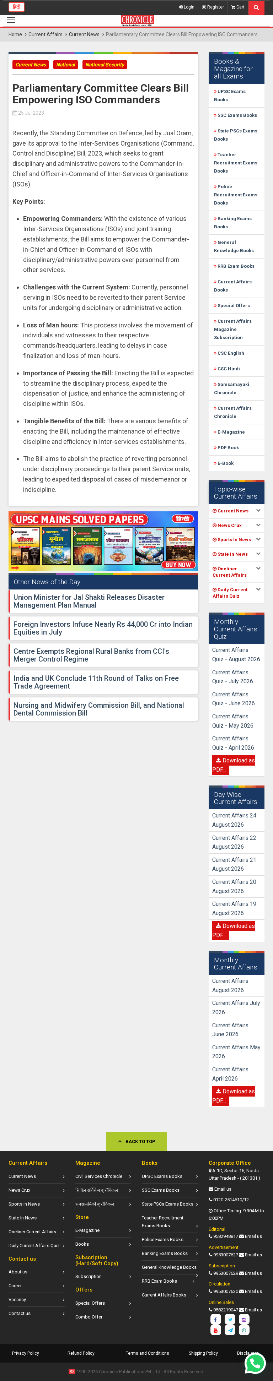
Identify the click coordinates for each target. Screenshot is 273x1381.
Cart (240, 7)
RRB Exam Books (235, 266)
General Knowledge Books (169, 1267)
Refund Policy (81, 1353)
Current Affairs (45, 34)
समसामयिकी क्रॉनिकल (94, 1204)
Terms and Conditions (147, 1353)
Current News (84, 34)
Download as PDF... (233, 765)
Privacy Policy (25, 1353)
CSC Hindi (228, 368)
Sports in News (24, 1204)
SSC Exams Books (236, 115)
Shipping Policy (203, 1353)
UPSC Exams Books (162, 1176)
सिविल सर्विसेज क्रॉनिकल (96, 1190)
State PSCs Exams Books (167, 1204)
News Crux (19, 1190)
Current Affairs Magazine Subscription (233, 329)
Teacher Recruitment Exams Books (235, 163)
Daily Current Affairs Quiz (34, 1245)
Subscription (88, 1276)
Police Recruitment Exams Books (235, 195)
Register (215, 7)
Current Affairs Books (164, 1295)
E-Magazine (230, 432)
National (65, 64)
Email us (222, 1189)
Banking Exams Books (165, 1253)
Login (188, 7)
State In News (23, 1217)
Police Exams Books (162, 1239)
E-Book (225, 463)
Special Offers (233, 305)
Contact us (20, 1313)
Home (15, 34)
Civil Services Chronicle (98, 1176)
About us (18, 1271)
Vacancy (17, 1299)
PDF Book (227, 447)
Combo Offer (88, 1317)
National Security (104, 64)
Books (82, 1244)
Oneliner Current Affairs (32, 1231)
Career (15, 1285)
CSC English (230, 353)
